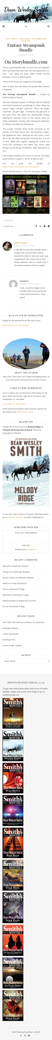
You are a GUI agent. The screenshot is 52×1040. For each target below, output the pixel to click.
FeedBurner (32, 549)
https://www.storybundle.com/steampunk (21, 166)
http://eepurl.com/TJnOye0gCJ (16, 325)
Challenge (24, 39)
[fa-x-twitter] (21, 1035)
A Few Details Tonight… (13, 645)
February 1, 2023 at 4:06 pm (29, 284)
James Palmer (20, 243)
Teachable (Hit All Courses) (14, 404)
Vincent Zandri (9, 577)
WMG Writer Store (25, 412)
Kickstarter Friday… (17, 589)
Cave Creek (11, 39)
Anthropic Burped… (21, 566)
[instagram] (25, 1035)
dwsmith (9, 226)
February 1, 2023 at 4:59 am (24, 246)
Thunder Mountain (15, 517)
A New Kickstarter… (19, 583)
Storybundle (8, 220)
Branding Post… (9, 639)
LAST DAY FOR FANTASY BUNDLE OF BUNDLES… (24, 622)
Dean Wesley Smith (26, 9)
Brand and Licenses (27, 600)
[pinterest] (29, 1035)
